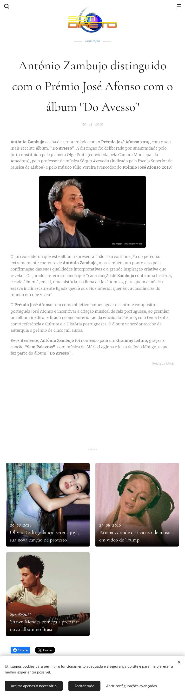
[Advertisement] (95, 406)
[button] (6, 6)
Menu (179, 6)
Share (23, 650)
